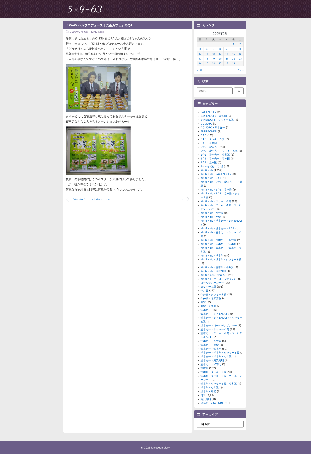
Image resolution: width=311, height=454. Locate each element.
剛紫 (203, 302)
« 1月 (199, 70)
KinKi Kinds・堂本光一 (214, 275)
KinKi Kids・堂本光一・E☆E (218, 228)
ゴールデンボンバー (212, 282)
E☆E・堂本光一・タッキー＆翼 (219, 150)
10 (200, 53)
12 (213, 53)
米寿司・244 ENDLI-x (214, 403)
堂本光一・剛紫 (210, 344)
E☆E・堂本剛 (209, 162)
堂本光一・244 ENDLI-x (215, 313)
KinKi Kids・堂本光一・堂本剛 (218, 244)
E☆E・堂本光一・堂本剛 (215, 158)
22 (233, 58)
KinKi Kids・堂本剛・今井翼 (217, 267)
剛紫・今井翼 (208, 306)
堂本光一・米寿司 (211, 364)
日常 (203, 395)
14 (226, 53)
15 (233, 53)
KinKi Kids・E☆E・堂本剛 (216, 189)
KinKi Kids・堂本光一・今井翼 (218, 240)
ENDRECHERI (209, 131)
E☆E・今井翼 (209, 143)
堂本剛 (204, 368)
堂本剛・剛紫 (208, 391)
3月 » (241, 70)
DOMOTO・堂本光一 (213, 127)
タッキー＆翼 (208, 286)
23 (240, 58)
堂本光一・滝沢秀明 (212, 360)
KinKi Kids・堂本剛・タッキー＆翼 (221, 259)
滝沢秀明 (206, 399)
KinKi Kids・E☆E (211, 178)
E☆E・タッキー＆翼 (213, 139)
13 (220, 53)
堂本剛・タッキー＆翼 (213, 372)
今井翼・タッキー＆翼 (213, 294)
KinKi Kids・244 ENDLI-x (216, 174)
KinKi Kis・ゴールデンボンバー (219, 278)
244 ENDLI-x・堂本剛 (214, 115)
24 (200, 63)
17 (200, 58)
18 (206, 58)
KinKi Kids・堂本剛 (212, 255)
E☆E (204, 135)
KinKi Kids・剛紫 (211, 216)
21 (226, 58)
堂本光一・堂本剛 (211, 348)
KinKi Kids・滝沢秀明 (213, 271)
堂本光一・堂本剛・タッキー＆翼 (220, 352)
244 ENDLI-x (208, 112)
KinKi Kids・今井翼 (212, 212)
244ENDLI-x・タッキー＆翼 (217, 119)
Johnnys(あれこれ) (212, 166)
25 (206, 63)
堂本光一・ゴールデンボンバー (219, 325)
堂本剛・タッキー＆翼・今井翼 (219, 383)
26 (213, 63)
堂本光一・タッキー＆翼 (215, 329)
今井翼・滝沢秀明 (211, 298)
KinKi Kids (97, 31)
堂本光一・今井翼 (211, 341)
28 (226, 63)
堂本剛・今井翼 (210, 387)
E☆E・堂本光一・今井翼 (215, 154)
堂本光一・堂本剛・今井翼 (216, 356)
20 (220, 58)
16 (240, 53)
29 (233, 63)
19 (213, 58)
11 (207, 53)
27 (220, 63)
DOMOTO (206, 123)
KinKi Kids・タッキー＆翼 (216, 201)
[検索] (239, 91)
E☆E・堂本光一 (210, 146)
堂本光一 (206, 310)
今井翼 (204, 290)
